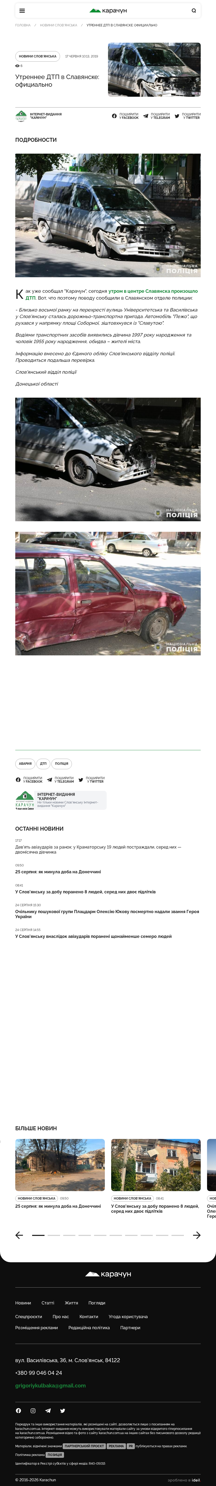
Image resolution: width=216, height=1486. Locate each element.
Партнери (130, 1327)
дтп (43, 764)
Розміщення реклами (36, 1327)
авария (25, 764)
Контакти (89, 1316)
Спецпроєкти (28, 1316)
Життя (71, 1302)
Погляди (97, 1302)
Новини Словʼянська (58, 25)
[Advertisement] (108, 703)
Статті (48, 1302)
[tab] (38, 1235)
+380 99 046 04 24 (38, 1373)
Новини (23, 1302)
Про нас (61, 1316)
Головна (23, 25)
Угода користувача (128, 1316)
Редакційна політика (89, 1327)
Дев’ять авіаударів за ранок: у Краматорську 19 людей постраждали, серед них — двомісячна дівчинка (98, 850)
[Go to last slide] (21, 1235)
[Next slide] (195, 1235)
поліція (61, 764)
